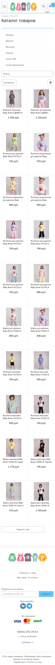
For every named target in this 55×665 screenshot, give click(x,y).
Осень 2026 (11, 59)
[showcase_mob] (51, 83)
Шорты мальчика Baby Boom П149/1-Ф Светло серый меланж (13, 506)
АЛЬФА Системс (34, 662)
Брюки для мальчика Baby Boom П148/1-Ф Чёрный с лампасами (40, 506)
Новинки (9, 53)
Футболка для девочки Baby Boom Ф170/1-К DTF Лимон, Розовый (41, 287)
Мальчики (10, 47)
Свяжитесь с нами (27, 573)
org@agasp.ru (27, 642)
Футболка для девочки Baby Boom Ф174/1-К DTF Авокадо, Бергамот (13, 156)
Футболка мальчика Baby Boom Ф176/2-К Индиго (40, 375)
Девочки (9, 41)
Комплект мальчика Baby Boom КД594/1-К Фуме (12, 113)
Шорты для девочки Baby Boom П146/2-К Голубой (12, 331)
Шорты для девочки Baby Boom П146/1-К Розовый (40, 331)
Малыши (9, 35)
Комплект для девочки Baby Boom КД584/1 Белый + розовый (41, 113)
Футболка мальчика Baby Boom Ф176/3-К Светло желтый (12, 375)
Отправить (46, 594)
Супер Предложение (15, 65)
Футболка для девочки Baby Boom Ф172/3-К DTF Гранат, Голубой (13, 244)
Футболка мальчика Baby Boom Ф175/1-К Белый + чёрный (40, 418)
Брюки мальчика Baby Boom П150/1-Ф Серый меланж (13, 462)
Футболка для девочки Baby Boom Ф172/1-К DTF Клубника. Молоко (13, 287)
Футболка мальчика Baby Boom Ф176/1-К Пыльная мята (12, 418)
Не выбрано (33, 577)
